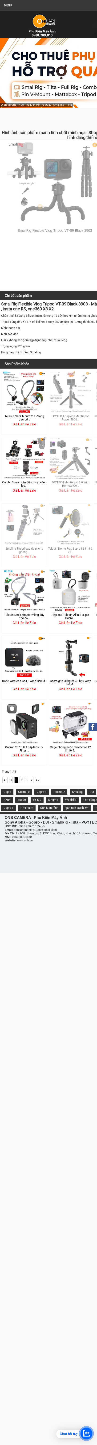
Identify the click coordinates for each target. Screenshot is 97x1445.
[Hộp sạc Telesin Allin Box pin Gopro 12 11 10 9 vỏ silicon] (70, 611)
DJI (92, 792)
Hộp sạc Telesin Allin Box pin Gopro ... (70, 616)
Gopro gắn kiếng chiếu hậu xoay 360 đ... (70, 682)
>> (37, 780)
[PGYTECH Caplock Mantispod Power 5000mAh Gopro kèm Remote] (70, 412)
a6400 (37, 799)
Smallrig (77, 792)
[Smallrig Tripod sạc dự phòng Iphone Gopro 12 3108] (24, 545)
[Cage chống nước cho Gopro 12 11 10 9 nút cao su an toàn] (70, 743)
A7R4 (7, 799)
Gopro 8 (8, 807)
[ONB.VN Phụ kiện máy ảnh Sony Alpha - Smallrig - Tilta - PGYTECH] (47, 22)
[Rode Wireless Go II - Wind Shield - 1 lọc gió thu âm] (24, 677)
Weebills (70, 799)
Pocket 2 (59, 792)
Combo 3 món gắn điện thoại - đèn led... (24, 484)
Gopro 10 (24, 792)
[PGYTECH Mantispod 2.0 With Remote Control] (70, 478)
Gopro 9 (42, 792)
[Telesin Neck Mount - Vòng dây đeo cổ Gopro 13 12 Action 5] (24, 611)
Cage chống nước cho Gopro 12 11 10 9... (70, 749)
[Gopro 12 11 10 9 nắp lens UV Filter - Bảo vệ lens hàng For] (24, 743)
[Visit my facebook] (93, 727)
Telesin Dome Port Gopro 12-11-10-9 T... (70, 550)
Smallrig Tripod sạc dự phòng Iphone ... (24, 550)
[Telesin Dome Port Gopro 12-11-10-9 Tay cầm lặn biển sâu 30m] (70, 545)
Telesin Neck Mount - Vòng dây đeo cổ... (24, 616)
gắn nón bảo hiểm (77, 807)
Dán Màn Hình (49, 807)
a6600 (22, 799)
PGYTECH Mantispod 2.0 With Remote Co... (70, 484)
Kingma (53, 799)
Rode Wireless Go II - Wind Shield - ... (24, 682)
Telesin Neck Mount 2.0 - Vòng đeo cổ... (24, 418)
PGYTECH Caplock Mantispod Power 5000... (70, 418)
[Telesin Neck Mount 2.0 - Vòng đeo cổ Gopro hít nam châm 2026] (24, 412)
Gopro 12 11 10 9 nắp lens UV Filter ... (24, 749)
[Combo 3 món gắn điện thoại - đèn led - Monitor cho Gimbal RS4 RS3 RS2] (24, 478)
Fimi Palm (26, 807)
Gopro (7, 792)
